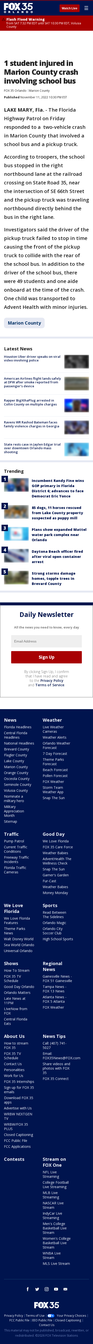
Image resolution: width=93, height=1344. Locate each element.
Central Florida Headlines (15, 735)
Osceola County (17, 778)
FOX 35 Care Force (58, 847)
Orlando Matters (17, 992)
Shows (11, 963)
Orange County (16, 772)
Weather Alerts (54, 737)
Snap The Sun (54, 797)
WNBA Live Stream (52, 1255)
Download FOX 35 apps (18, 1100)
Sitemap (10, 821)
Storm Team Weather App (53, 789)
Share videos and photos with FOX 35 (56, 1068)
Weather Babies (55, 853)
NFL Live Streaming (51, 1174)
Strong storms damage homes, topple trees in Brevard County (53, 578)
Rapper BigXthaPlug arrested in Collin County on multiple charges (30, 402)
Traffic (11, 834)
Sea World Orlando (19, 944)
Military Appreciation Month (14, 811)
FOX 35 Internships (19, 1081)
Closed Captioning (18, 1134)
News (10, 720)
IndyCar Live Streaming (52, 1215)
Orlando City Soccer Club (52, 930)
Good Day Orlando (19, 986)
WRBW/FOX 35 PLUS (16, 1126)
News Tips (54, 1036)
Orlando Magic (54, 922)
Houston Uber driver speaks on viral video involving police (32, 358)
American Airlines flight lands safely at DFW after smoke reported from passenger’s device (32, 382)
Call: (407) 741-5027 (54, 1045)
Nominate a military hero (14, 798)
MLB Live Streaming (51, 1194)
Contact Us (13, 1063)
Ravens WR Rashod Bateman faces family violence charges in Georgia (31, 424)
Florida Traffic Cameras (15, 869)
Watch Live (69, 8)
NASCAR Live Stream (53, 1205)
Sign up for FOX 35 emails (19, 1089)
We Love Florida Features (17, 920)
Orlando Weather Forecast (56, 745)
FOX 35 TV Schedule (12, 978)
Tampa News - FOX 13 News (54, 988)
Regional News (52, 966)
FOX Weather (53, 781)
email (65, 1289)
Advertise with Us (18, 1108)
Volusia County (16, 790)
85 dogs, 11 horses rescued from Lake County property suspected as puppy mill (57, 512)
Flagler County (15, 755)
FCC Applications (17, 1146)
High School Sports (58, 939)
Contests (14, 1159)
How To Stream (17, 970)
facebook (28, 1289)
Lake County (14, 761)
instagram (47, 1289)
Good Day (53, 834)
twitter (37, 1289)
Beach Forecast (55, 769)
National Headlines (19, 743)
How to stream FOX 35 (16, 1045)
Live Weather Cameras (53, 729)
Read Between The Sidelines (54, 914)
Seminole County (17, 784)
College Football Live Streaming (56, 1184)
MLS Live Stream (56, 1263)
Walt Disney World (18, 939)
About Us (14, 1036)
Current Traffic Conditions (15, 849)
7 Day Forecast (55, 753)
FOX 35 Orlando (15, 91)
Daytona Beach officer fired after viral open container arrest (57, 556)
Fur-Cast (49, 881)
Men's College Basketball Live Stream (55, 1228)
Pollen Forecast (55, 775)
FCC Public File (15, 1140)
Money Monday (55, 892)
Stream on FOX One (54, 1162)
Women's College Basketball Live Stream (57, 1243)
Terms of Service (49, 685)
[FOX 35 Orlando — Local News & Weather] (18, 8)
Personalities (14, 1069)
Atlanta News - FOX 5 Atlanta (54, 999)
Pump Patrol (14, 841)
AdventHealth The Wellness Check (57, 861)
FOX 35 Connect (56, 1078)
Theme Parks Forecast (53, 761)
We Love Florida (56, 841)
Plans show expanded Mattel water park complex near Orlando (59, 534)
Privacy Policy (51, 680)
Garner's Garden (56, 875)
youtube (56, 1289)
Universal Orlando (18, 950)
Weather (52, 720)
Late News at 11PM (15, 1000)
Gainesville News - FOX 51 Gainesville (57, 978)
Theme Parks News (14, 930)
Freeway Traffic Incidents (16, 859)
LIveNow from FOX (15, 1010)
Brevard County (16, 749)
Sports (50, 905)
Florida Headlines (17, 727)
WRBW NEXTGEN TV (18, 1116)
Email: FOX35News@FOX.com (61, 1055)
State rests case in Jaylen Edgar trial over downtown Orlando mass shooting (32, 448)
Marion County (39, 91)
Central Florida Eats (15, 1021)
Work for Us (13, 1075)
